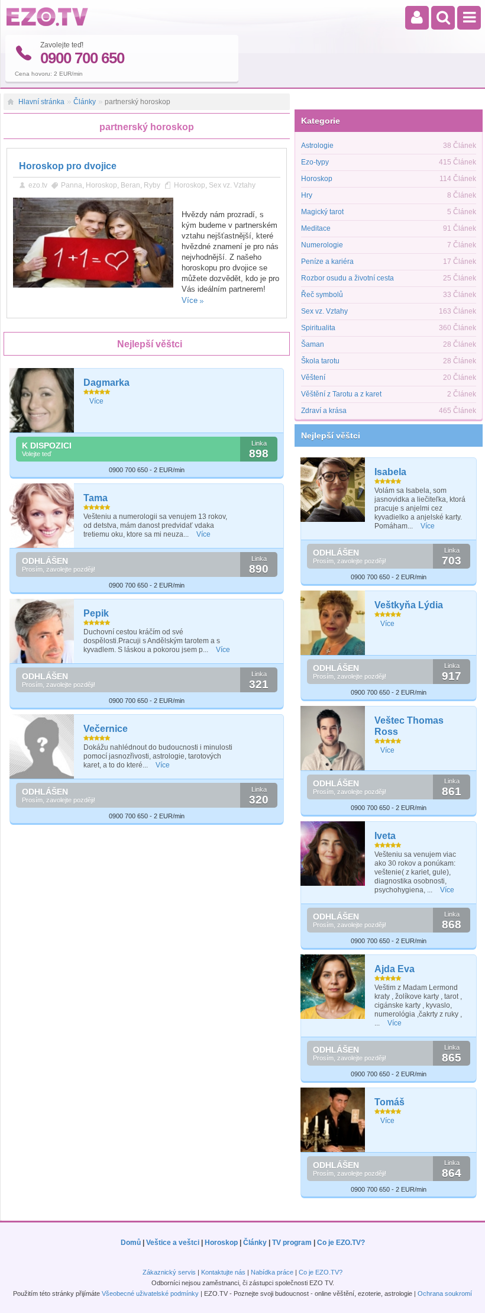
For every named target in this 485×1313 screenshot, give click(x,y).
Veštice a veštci (172, 1242)
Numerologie (322, 245)
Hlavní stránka (41, 102)
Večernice (105, 729)
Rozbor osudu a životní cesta (347, 278)
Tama (95, 498)
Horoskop (101, 185)
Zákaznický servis (169, 1272)
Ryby (152, 185)
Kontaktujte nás (223, 1272)
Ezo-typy (315, 162)
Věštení (313, 377)
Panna (71, 185)
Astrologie (317, 145)
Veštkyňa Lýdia (408, 605)
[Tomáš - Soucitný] (333, 1120)
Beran (130, 185)
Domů (131, 1242)
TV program (292, 1242)
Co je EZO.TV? (341, 1242)
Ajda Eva (394, 969)
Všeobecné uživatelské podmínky (150, 1293)
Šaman (312, 344)
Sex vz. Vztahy (232, 185)
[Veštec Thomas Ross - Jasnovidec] (333, 738)
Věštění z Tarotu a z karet (341, 394)
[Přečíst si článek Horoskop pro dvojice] (93, 285)
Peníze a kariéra (327, 261)
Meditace (316, 228)
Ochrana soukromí (445, 1293)
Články (84, 102)
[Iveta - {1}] (333, 853)
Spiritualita (318, 328)
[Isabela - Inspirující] (333, 489)
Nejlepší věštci (330, 435)
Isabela (390, 472)
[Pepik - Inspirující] (42, 631)
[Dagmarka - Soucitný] (42, 400)
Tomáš (389, 1102)
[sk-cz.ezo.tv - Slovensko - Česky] (47, 24)
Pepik (96, 613)
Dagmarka (106, 383)
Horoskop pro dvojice (68, 166)
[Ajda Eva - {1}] (333, 986)
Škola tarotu (320, 361)
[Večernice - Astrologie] (42, 746)
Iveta (385, 836)
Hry (306, 195)
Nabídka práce (272, 1272)
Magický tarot (322, 212)
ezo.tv (37, 185)
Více (190, 300)
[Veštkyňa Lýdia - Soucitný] (333, 623)
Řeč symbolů (322, 295)
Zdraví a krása (324, 411)
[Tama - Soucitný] (42, 515)
